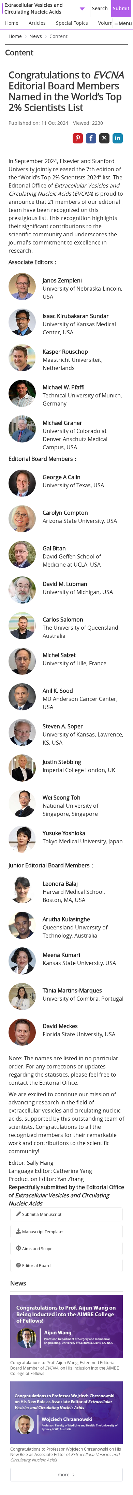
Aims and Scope (37, 1248)
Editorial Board (35, 1265)
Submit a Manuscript (41, 1214)
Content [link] (58, 36)
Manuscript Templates (42, 1231)
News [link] (35, 36)
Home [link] (15, 36)
